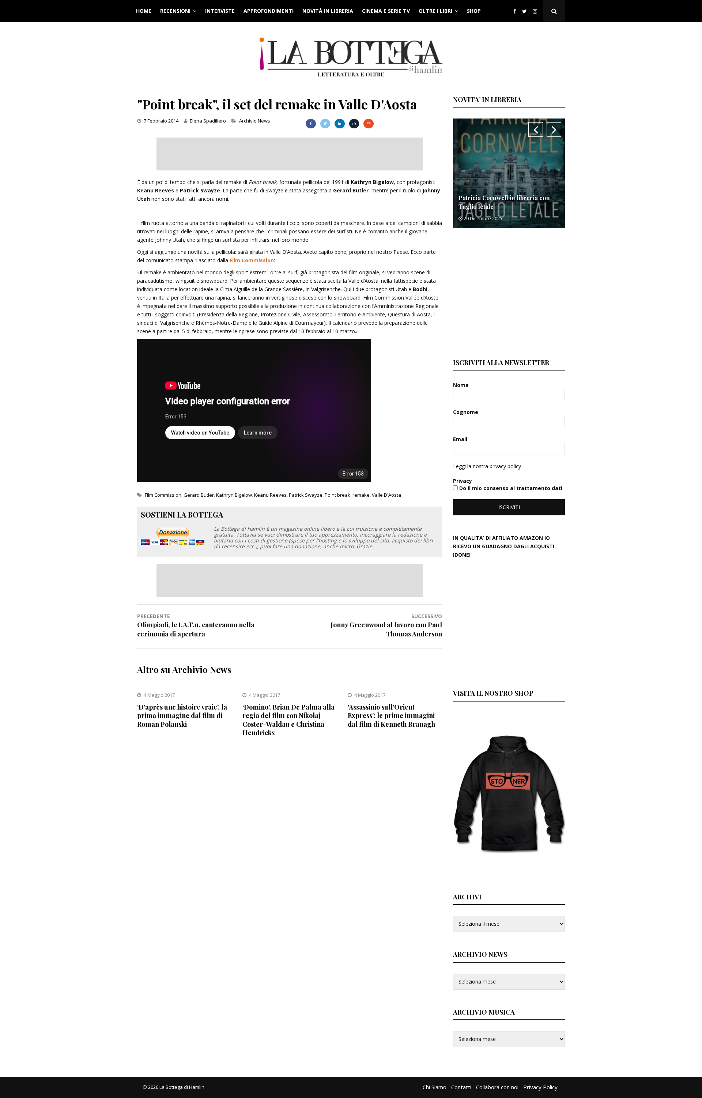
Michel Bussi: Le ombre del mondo (506, 206)
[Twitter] (524, 11)
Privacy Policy (540, 1087)
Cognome (466, 412)
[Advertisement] (289, 154)
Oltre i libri (435, 10)
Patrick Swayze (305, 495)
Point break (337, 495)
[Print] (354, 123)
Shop (474, 10)
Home (143, 10)
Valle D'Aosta (386, 495)
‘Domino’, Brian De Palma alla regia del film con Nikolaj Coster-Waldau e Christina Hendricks (288, 720)
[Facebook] (514, 11)
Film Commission (252, 260)
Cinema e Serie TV (386, 10)
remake (361, 495)
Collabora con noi (497, 1087)
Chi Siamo (434, 1087)
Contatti (461, 1087)
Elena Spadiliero (208, 120)
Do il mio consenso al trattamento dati (510, 488)
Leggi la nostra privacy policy (487, 466)
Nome (461, 384)
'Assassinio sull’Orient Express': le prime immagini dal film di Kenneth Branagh (391, 716)
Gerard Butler (199, 495)
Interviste (220, 10)
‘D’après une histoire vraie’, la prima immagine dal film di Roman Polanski (182, 716)
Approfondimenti (269, 10)
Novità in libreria (327, 10)
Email (461, 439)
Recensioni (175, 10)
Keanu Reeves (270, 495)
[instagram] (536, 11)
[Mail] (368, 123)
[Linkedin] (339, 123)
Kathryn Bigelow (234, 495)
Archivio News (254, 120)
